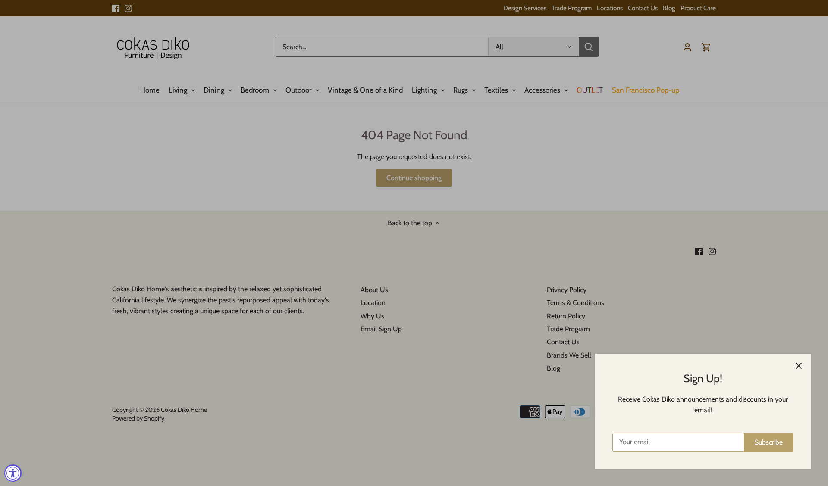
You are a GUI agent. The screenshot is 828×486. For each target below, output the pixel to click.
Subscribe (769, 442)
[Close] (798, 365)
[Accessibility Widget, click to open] (13, 473)
